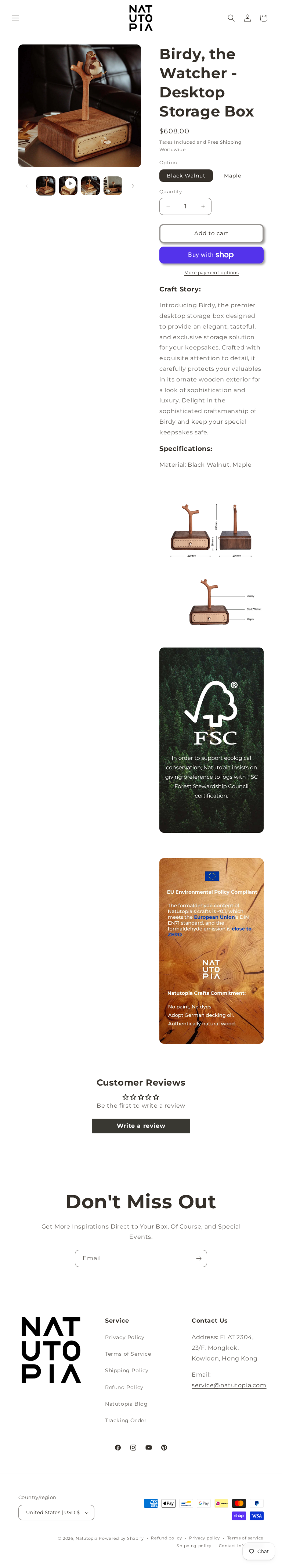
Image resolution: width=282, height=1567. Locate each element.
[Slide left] (26, 186)
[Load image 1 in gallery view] (45, 185)
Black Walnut (186, 175)
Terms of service (245, 1538)
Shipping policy (194, 1545)
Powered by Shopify (121, 1538)
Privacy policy (204, 1538)
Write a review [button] (141, 1125)
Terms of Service (128, 1354)
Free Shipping (224, 142)
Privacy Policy (124, 1337)
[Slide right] (133, 186)
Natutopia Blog (126, 1404)
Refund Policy (124, 1387)
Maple (232, 175)
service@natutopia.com (229, 1385)
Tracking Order (126, 1420)
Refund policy (166, 1538)
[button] (15, 18)
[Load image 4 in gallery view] (113, 185)
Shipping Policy (127, 1370)
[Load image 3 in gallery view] (90, 185)
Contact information (241, 1545)
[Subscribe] (199, 1258)
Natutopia (86, 1538)
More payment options (211, 272)
